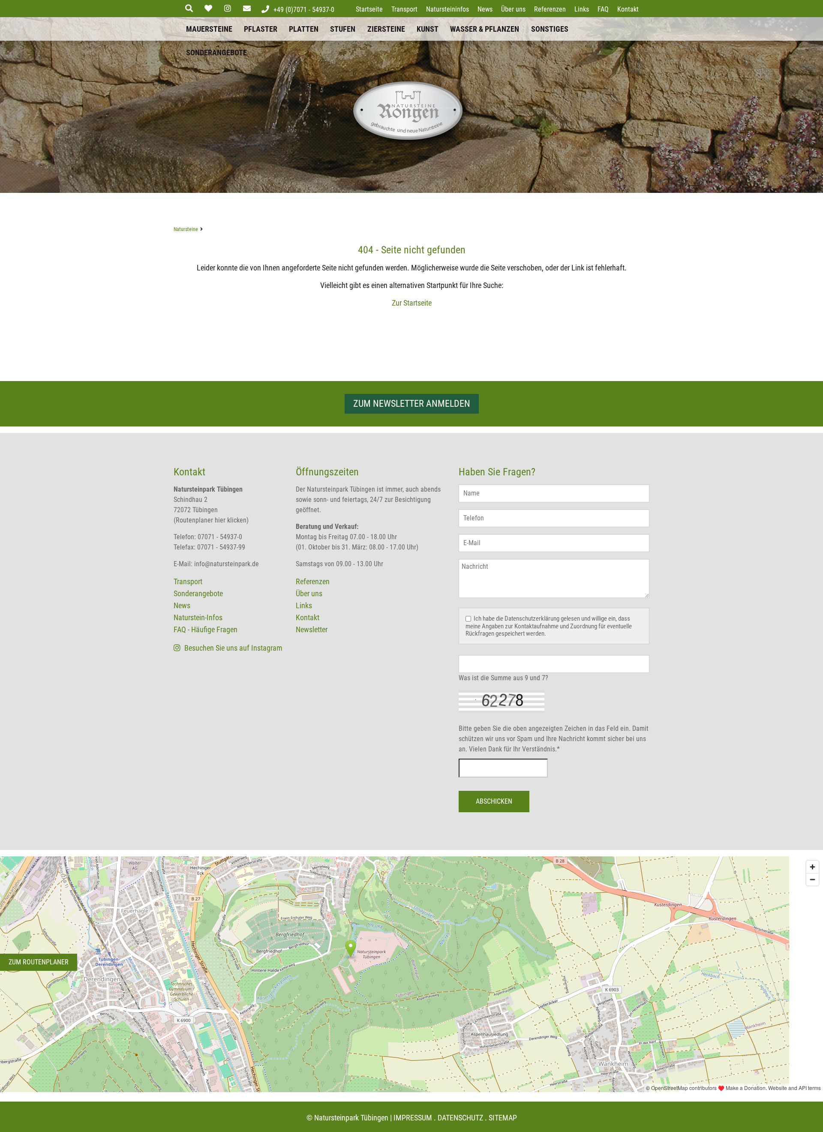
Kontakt (628, 9)
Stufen (342, 28)
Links (581, 9)
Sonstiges (549, 28)
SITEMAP (503, 1117)
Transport (404, 9)
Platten (303, 28)
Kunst (428, 28)
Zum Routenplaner (39, 962)
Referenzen (550, 9)
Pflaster (260, 28)
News (485, 9)
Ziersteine (386, 28)
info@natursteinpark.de (226, 564)
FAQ (603, 9)
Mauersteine (209, 28)
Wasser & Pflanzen (484, 28)
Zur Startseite (412, 302)
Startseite (369, 9)
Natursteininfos (447, 9)
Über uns (513, 9)
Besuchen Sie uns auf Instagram (232, 647)
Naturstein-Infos (198, 617)
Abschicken (494, 801)
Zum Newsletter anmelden (411, 403)
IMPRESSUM (412, 1117)
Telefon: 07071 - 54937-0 (208, 537)
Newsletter (311, 629)
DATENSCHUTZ (460, 1117)
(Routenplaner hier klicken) (211, 520)
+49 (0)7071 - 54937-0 (303, 10)
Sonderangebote (216, 52)
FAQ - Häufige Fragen (205, 629)
